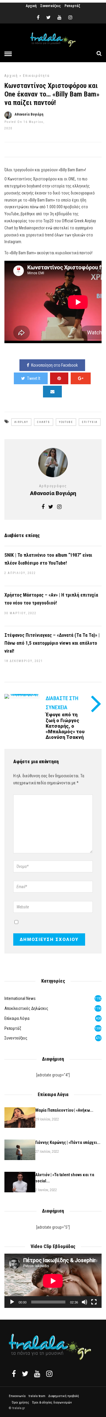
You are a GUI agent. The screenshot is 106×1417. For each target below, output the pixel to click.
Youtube (66, 422)
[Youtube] (59, 17)
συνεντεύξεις (15, 1038)
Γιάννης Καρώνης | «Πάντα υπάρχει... (67, 1142)
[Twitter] (25, 1373)
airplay (21, 422)
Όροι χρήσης (20, 1402)
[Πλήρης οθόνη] (94, 1302)
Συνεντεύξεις (50, 6)
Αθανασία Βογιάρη (29, 114)
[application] (53, 1281)
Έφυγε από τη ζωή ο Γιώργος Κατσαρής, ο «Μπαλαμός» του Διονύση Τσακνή (65, 726)
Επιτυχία (89, 422)
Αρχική (31, 6)
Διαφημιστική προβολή (63, 1396)
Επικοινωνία (17, 1396)
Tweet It (33, 378)
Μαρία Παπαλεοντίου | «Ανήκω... (64, 1110)
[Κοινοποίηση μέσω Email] (52, 391)
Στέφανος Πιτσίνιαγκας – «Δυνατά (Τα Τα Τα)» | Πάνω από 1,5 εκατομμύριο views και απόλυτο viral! (52, 643)
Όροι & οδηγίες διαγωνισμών (52, 1402)
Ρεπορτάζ (72, 6)
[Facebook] (14, 1373)
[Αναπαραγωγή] (12, 1302)
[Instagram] (70, 17)
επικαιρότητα (36, 76)
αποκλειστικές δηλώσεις (26, 1008)
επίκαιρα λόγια (16, 1018)
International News (20, 998)
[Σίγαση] (84, 1302)
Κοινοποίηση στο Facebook (54, 365)
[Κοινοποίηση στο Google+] (81, 378)
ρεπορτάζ (12, 1028)
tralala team (37, 1396)
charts (43, 422)
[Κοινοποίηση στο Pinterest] (59, 378)
